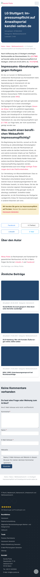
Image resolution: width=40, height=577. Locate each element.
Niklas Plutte (5, 257)
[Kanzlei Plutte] (7, 3)
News (8, 46)
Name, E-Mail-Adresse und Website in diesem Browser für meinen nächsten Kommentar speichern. (20, 460)
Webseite (4, 450)
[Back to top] (20, 483)
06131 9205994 (11, 569)
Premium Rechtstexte (8, 538)
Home (3, 46)
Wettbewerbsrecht (19, 34)
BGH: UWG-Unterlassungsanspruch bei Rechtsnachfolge (18, 373)
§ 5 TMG (34, 56)
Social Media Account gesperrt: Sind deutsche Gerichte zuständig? (19, 308)
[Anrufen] (27, 3)
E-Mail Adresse (6, 440)
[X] (14, 500)
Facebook (30, 262)
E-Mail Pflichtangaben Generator (11, 547)
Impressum (4, 518)
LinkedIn (18, 262)
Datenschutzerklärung (8, 521)
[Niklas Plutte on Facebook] (29, 266)
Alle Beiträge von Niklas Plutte (12, 266)
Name (3, 430)
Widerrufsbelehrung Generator (10, 544)
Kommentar (5, 412)
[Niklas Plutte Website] (26, 266)
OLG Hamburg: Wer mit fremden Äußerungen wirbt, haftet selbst (19, 341)
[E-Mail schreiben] (22, 3)
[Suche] (32, 3)
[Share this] (36, 571)
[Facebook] (9, 500)
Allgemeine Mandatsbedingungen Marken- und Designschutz (16, 526)
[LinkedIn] (3, 500)
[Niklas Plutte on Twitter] (32, 266)
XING (17, 97)
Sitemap (3, 550)
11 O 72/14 (33, 62)
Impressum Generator (10, 212)
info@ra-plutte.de (13, 572)
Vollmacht (4, 530)
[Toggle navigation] (37, 3)
